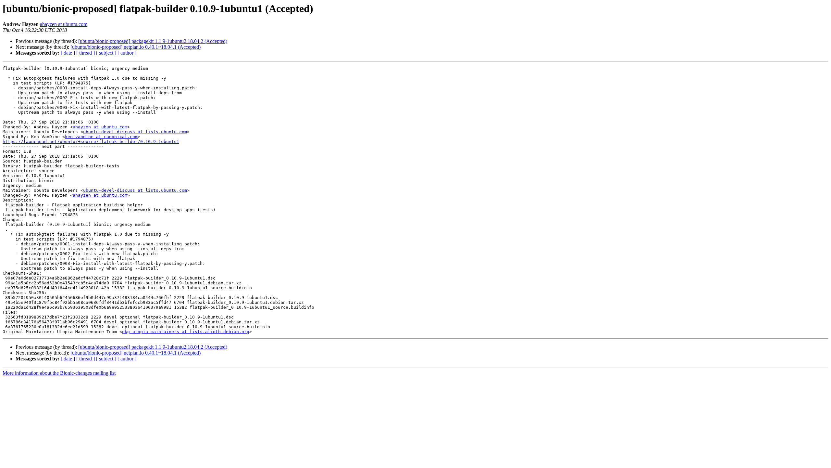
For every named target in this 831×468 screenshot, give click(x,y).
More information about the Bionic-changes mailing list (59, 373)
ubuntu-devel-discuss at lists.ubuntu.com (135, 131)
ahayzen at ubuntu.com (63, 24)
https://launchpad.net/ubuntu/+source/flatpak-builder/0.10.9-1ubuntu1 (91, 141)
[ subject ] (106, 53)
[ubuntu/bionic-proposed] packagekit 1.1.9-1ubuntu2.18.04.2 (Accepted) (152, 41)
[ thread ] (85, 53)
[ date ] (68, 53)
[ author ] (127, 53)
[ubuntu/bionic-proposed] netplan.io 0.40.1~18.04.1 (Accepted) (135, 47)
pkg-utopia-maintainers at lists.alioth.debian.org (185, 331)
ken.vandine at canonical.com (101, 136)
